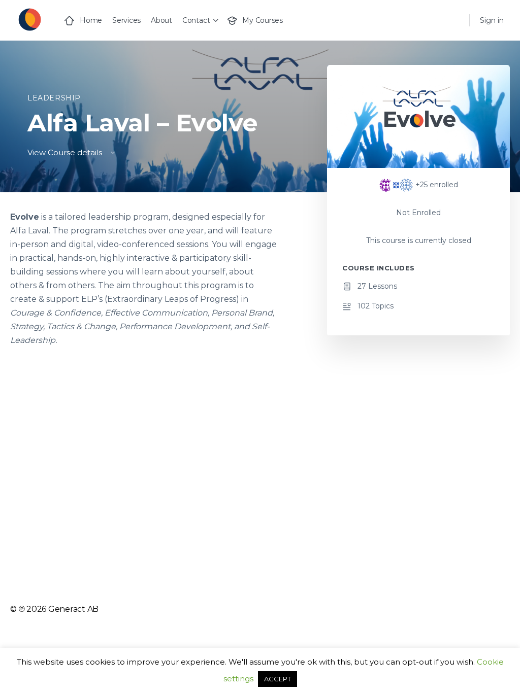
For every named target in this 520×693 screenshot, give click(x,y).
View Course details (65, 152)
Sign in (492, 20)
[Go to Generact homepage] (29, 19)
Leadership (54, 97)
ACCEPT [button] (277, 679)
